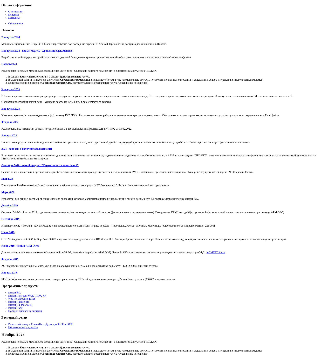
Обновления (15, 23)
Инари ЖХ (14, 292)
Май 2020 (7, 178)
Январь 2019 (9, 272)
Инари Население (18, 301)
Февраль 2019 (9, 259)
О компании (15, 11)
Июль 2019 (8, 232)
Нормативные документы (23, 327)
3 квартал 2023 (10, 89)
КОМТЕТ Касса (216, 252)
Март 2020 (7, 192)
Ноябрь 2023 (9, 63)
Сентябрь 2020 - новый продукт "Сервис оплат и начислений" (40, 165)
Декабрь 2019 (9, 205)
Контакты (14, 17)
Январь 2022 (9, 135)
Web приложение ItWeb (22, 298)
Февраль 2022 (9, 122)
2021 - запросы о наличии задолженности (26, 148)
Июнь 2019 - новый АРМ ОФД (20, 245)
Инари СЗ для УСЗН (20, 304)
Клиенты (13, 14)
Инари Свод (15, 307)
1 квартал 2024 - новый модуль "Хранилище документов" (37, 50)
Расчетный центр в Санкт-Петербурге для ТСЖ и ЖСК (40, 324)
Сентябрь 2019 (10, 218)
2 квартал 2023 (10, 108)
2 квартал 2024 (10, 37)
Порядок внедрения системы (25, 311)
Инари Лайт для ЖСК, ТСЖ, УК (27, 295)
